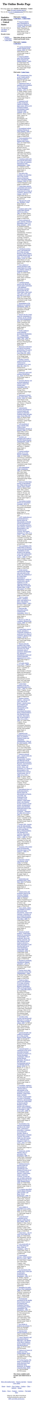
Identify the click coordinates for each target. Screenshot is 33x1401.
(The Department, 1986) (23, 1153)
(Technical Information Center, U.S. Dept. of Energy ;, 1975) (24, 222)
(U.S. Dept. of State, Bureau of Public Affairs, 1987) (24, 1020)
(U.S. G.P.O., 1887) (24, 1257)
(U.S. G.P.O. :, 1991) (24, 525)
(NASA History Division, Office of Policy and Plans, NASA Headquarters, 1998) (24, 1192)
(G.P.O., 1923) (24, 396)
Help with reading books (8, 1382)
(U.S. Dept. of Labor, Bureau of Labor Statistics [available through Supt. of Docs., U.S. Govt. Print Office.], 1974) (24, 253)
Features (14, 1391)
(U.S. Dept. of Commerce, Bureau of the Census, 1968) (24, 621)
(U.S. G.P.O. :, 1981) (24, 211)
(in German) (23, 1325)
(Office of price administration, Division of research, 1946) (24, 427)
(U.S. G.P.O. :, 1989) (23, 663)
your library (4, 29)
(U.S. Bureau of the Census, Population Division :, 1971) (24, 87)
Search (8, 1386)
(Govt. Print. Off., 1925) (24, 412)
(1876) (24, 77)
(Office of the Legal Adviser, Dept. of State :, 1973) (24, 485)
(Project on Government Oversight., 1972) (24, 502)
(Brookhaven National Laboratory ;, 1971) (24, 962)
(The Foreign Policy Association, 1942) (24, 384)
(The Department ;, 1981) (24, 1273)
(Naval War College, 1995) (23, 1219)
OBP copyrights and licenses (16, 1399)
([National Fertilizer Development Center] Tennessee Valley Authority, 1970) (24, 106)
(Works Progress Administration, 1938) (24, 439)
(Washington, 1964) (23, 305)
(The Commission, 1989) (24, 1289)
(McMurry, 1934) (23, 201)
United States (8, 40)
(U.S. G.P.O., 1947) (24, 1133)
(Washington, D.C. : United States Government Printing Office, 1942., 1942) (24, 334)
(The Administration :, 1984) (24, 971)
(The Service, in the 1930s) (23, 861)
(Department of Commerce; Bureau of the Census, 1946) (24, 24)
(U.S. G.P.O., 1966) (24, 1208)
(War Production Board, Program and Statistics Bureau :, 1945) (24, 59)
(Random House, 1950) (24, 1173)
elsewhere (4, 31)
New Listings (16, 1386)
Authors (23, 1386)
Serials (19, 1388)
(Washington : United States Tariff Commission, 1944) (24, 941)
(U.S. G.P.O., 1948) (24, 1098)
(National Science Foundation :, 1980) (23, 895)
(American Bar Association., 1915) (22, 610)
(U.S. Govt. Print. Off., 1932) (24, 363)
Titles (28, 1386)
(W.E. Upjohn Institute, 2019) (24, 1351)
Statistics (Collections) (8, 37)
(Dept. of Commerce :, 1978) (23, 1246)
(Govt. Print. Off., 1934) (24, 1234)
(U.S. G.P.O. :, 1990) (24, 765)
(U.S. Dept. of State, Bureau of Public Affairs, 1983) (24, 1036)
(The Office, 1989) (24, 913)
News (9, 1391)
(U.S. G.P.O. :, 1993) (24, 651)
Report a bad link (21, 1382)
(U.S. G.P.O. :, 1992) (24, 686)
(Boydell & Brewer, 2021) (24, 1342)
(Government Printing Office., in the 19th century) (24, 579)
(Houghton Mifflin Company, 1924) (24, 177)
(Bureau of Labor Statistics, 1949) (24, 130)
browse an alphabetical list (15, 12)
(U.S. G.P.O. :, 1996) (24, 551)
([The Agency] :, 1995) (24, 849)
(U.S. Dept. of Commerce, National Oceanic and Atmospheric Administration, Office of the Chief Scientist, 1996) (24, 738)
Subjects (14, 1388)
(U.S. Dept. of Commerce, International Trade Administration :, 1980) (24, 162)
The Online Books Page (16, 4)
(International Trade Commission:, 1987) (23, 469)
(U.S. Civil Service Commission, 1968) (23, 454)
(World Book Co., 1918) (24, 374)
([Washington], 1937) (24, 318)
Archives (20, 1391)
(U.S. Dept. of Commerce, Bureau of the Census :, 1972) (24, 190)
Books (4, 1391)
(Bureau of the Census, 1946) (24, 48)
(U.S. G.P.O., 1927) (24, 289)
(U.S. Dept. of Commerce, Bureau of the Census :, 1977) (24, 140)
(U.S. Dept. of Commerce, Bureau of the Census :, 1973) (24, 633)
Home (3, 1386)
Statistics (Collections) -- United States (22, 17)
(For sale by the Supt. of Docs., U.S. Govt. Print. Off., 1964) (24, 350)
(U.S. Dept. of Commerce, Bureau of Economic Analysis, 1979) (24, 268)
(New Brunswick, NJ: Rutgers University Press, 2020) (24, 1364)
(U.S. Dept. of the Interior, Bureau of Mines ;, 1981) (24, 600)
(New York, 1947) (24, 880)
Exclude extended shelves (18, 10)
